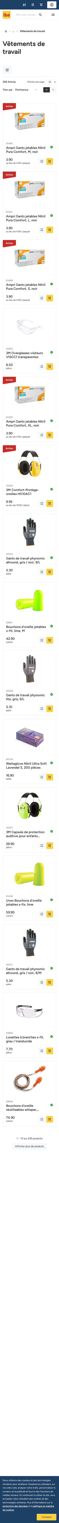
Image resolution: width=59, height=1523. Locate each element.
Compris (46, 1517)
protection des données (15, 1506)
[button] (24, 4)
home (6, 31)
